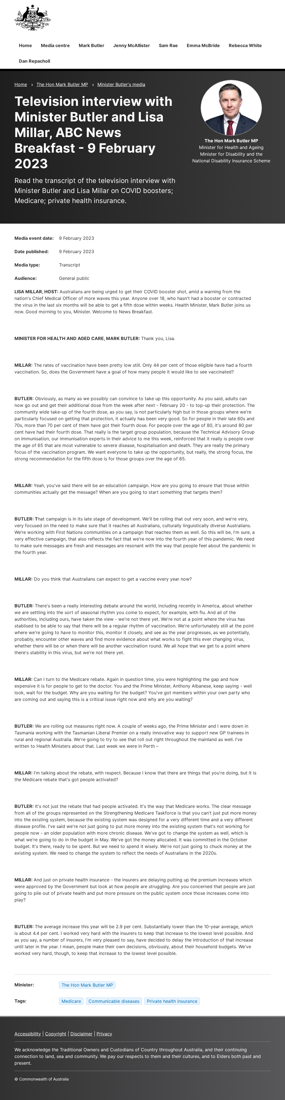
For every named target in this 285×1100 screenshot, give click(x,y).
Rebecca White (245, 45)
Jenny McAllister (131, 45)
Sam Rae (168, 45)
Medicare (71, 1001)
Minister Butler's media (121, 84)
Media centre (55, 45)
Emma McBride (203, 45)
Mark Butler (91, 45)
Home (25, 45)
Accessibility (27, 1034)
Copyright (55, 1034)
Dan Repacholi (34, 61)
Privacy (104, 1034)
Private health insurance (172, 1001)
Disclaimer (81, 1034)
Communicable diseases (114, 1001)
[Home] (32, 17)
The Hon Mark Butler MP (62, 84)
